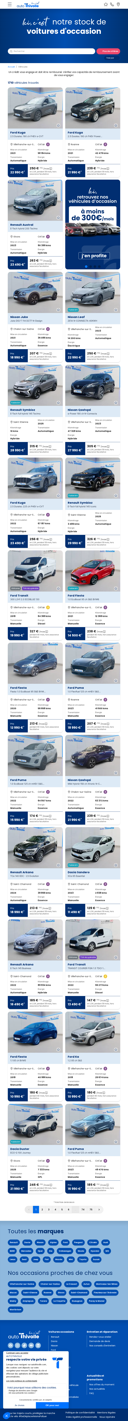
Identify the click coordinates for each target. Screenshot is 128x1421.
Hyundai (95, 1251)
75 (91, 1209)
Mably (13, 1301)
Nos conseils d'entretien (102, 1345)
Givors (61, 1292)
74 (82, 1209)
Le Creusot (71, 1284)
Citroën (93, 1242)
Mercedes (26, 1251)
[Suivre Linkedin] (38, 1345)
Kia (50, 1251)
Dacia (27, 1242)
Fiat (47, 1259)
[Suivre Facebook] (10, 1345)
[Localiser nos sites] (118, 4)
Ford (65, 1242)
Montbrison (15, 1309)
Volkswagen (65, 1251)
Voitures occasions (61, 1332)
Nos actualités (97, 1388)
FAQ (91, 1393)
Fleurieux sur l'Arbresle (105, 1292)
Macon (13, 1292)
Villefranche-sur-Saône (22, 1284)
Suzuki (96, 1259)
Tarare (43, 1301)
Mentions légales (106, 1412)
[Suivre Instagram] (17, 1345)
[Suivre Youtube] (31, 1345)
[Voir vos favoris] (106, 4)
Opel (40, 1251)
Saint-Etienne (30, 1292)
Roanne (47, 1292)
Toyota (82, 1259)
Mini (71, 1259)
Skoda (81, 1251)
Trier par (110, 58)
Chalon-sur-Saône (50, 1284)
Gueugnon (77, 1301)
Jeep (35, 1259)
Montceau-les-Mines (106, 1284)
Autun (87, 1284)
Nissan (40, 1242)
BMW (12, 1251)
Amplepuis (28, 1301)
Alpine (53, 1242)
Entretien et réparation (102, 1332)
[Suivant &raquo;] (99, 1209)
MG (107, 1251)
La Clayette (59, 1301)
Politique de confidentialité (80, 1412)
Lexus (12, 1259)
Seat (24, 1259)
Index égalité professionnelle (81, 1417)
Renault (14, 1242)
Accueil (11, 66)
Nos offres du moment (101, 1384)
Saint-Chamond (79, 1292)
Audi (105, 1242)
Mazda (58, 1259)
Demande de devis (99, 1341)
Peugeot (78, 1242)
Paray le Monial (96, 1301)
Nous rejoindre (107, 1417)
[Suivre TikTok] (24, 1345)
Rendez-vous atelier (100, 1336)
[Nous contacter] (112, 4)
